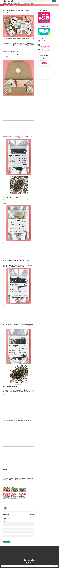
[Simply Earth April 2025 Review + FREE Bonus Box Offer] (6, 490)
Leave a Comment (16, 13)
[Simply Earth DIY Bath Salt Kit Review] (22, 490)
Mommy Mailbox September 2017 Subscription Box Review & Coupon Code (45, 42)
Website (4, 534)
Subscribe (44, 63)
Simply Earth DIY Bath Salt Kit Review (22, 494)
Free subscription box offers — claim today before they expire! (11, 5)
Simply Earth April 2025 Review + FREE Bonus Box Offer (6, 494)
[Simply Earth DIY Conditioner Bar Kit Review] (14, 490)
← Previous (6, 514)
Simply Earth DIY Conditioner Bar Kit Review (14, 494)
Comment (4, 521)
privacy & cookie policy (33, 565)
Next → (32, 514)
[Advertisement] (44, 73)
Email (4, 530)
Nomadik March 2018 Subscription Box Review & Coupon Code (45, 46)
